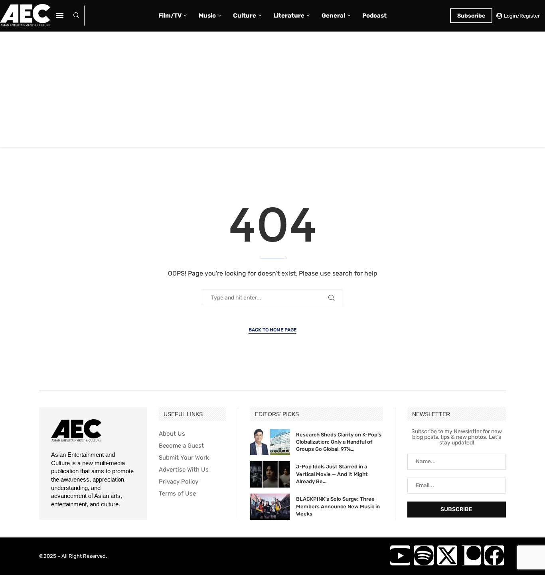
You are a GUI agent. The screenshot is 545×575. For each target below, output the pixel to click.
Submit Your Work (184, 458)
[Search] (76, 15)
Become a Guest (181, 446)
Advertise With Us (184, 470)
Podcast (374, 15)
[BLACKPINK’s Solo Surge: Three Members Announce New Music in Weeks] (270, 507)
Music (207, 15)
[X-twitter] (447, 555)
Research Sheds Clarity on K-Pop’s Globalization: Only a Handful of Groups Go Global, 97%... (338, 442)
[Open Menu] (59, 15)
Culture (244, 15)
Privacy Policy (178, 482)
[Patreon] (471, 555)
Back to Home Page (272, 330)
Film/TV (170, 15)
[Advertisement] (272, 91)
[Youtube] (400, 555)
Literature (288, 15)
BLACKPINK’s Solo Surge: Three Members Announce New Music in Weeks (338, 506)
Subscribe (471, 15)
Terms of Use (177, 494)
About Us (172, 434)
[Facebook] (494, 555)
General (333, 15)
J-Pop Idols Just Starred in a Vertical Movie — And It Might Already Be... (332, 474)
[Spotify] (424, 555)
